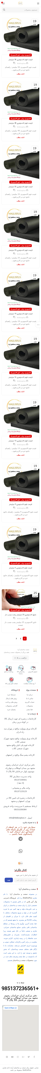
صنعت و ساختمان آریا (27, 889)
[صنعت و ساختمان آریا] (20, 863)
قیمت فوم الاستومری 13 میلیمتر (20, 441)
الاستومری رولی (26, 55)
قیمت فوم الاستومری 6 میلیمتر (20, 568)
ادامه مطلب (20, 74)
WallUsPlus (27, 898)
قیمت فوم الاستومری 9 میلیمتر (20, 504)
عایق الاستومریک (15, 55)
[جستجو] (4, 9)
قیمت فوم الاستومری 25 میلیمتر (20, 250)
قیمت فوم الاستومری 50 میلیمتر (20, 60)
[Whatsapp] (20, 851)
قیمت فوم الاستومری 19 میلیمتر (20, 314)
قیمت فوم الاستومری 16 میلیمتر (20, 377)
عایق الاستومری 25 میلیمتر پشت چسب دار (20, 615)
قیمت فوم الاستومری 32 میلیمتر (20, 187)
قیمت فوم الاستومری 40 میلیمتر (20, 123)
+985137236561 (20, 988)
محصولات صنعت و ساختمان (23, 960)
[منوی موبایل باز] (38, 3)
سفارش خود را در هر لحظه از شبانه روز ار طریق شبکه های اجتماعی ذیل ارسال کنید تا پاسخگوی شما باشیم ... (20, 830)
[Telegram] (20, 839)
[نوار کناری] (38, 325)
